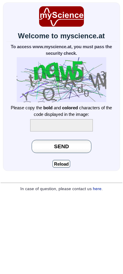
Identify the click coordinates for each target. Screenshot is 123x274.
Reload (61, 163)
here (97, 189)
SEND (61, 146)
